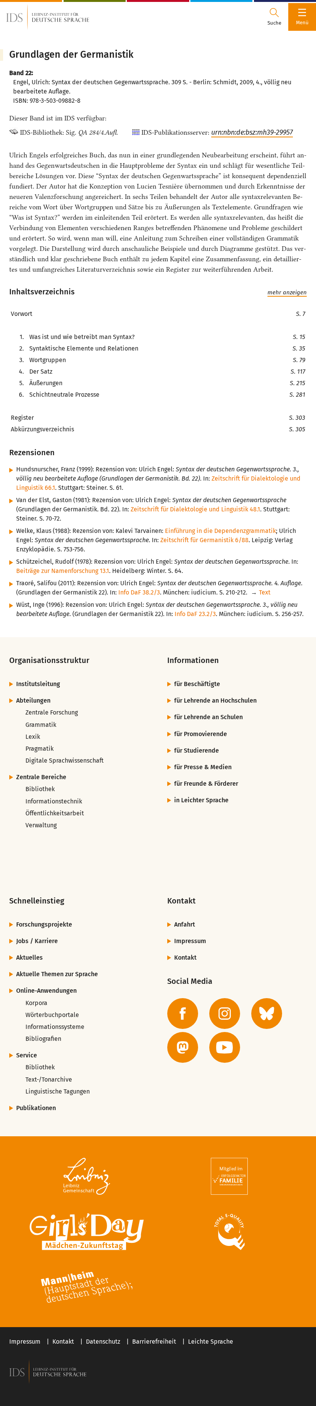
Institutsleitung (38, 684)
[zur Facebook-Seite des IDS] (182, 1013)
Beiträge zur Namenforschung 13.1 (62, 570)
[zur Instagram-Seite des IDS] (224, 1013)
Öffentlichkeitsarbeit (54, 813)
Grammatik (40, 724)
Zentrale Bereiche (41, 777)
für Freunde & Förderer (206, 783)
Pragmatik (39, 748)
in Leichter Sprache (201, 800)
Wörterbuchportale (52, 1015)
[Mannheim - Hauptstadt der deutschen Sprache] (87, 1287)
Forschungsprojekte (44, 924)
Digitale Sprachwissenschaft (64, 760)
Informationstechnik (53, 801)
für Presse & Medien (203, 767)
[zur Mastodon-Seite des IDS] (182, 1047)
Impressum (190, 941)
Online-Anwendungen (46, 990)
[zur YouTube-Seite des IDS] (224, 1047)
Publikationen (36, 1108)
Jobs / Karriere (37, 941)
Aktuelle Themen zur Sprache (57, 974)
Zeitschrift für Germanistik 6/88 (204, 540)
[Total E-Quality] (229, 1231)
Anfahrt (184, 924)
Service (26, 1055)
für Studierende (196, 750)
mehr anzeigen (287, 292)
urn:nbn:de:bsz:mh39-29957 (252, 132)
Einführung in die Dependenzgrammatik (220, 530)
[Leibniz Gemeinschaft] (87, 1176)
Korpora (36, 1003)
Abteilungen (33, 700)
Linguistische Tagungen (57, 1091)
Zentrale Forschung (51, 712)
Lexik (32, 736)
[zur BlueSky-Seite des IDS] (266, 1013)
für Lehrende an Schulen (208, 717)
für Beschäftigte (197, 684)
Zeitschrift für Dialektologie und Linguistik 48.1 (195, 509)
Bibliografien (43, 1038)
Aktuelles (29, 957)
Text (265, 592)
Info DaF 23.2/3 (195, 614)
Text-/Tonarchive (48, 1079)
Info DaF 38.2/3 (139, 592)
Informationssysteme (54, 1026)
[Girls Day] (87, 1231)
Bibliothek (40, 789)
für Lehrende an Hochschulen (215, 700)
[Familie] (229, 1176)
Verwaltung (41, 825)
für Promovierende (200, 734)
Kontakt (185, 957)
